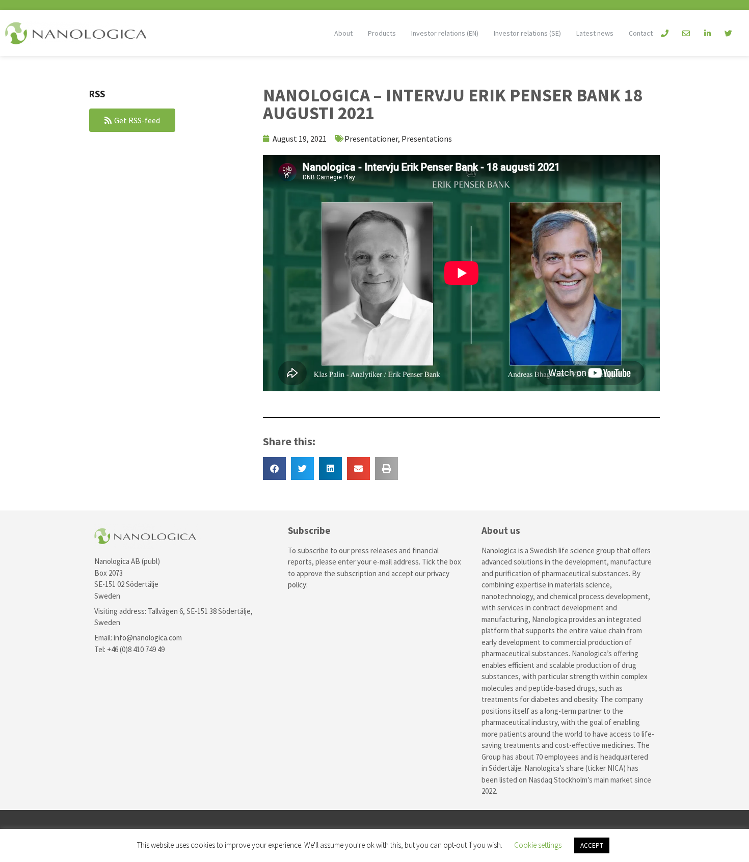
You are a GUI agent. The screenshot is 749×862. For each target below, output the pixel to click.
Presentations (427, 138)
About (343, 33)
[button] (274, 468)
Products (382, 33)
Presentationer (371, 138)
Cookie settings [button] (537, 845)
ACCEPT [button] (591, 845)
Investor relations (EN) (444, 33)
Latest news (594, 33)
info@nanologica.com (148, 637)
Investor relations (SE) (527, 33)
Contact (641, 33)
